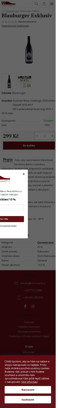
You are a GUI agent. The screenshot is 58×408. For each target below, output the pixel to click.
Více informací (29, 382)
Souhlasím (27, 399)
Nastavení (27, 389)
